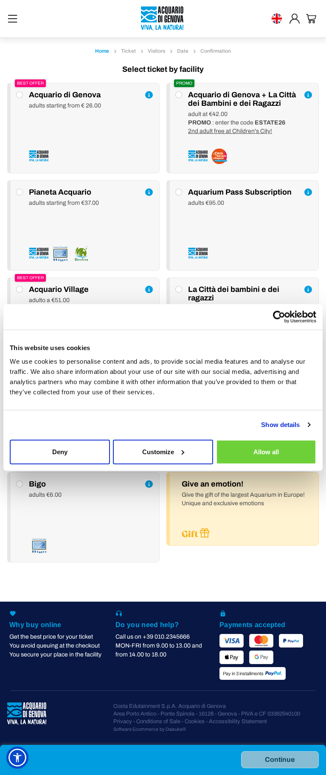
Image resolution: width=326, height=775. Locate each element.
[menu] (13, 19)
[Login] (294, 19)
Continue (280, 759)
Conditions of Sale (158, 721)
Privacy (122, 721)
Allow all (266, 451)
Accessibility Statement (238, 721)
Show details (280, 424)
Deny (59, 451)
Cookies (195, 721)
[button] (17, 758)
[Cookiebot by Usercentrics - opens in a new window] (279, 317)
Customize (158, 451)
